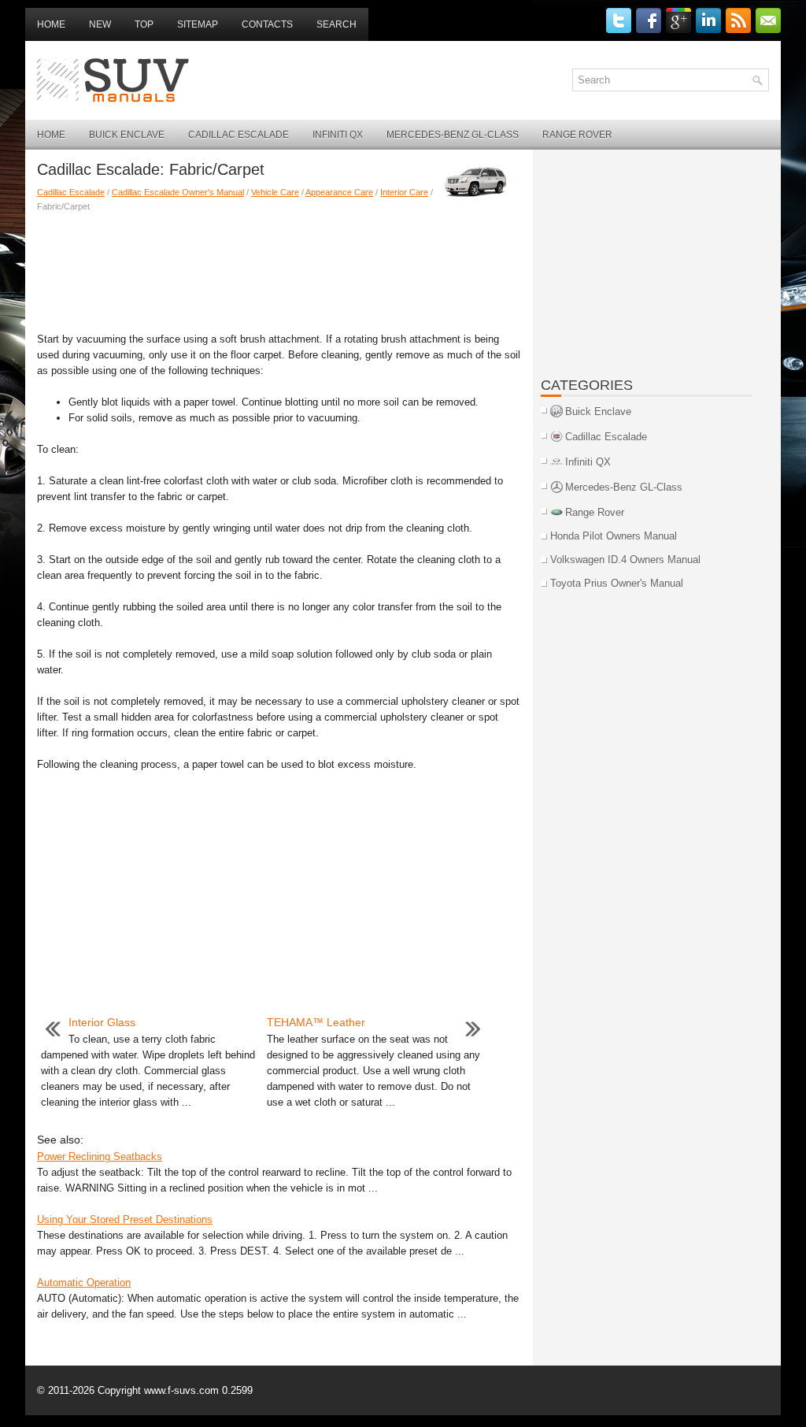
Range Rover (577, 134)
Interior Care (404, 192)
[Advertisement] (279, 268)
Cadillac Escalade (238, 134)
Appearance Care (339, 192)
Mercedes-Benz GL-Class (452, 134)
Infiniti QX (337, 134)
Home (51, 24)
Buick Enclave (127, 134)
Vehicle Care (275, 192)
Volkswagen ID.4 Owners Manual (625, 559)
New (100, 24)
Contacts (267, 24)
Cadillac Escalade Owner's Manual (178, 192)
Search (336, 24)
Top (144, 24)
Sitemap (197, 24)
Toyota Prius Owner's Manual (616, 583)
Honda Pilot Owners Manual (613, 536)
